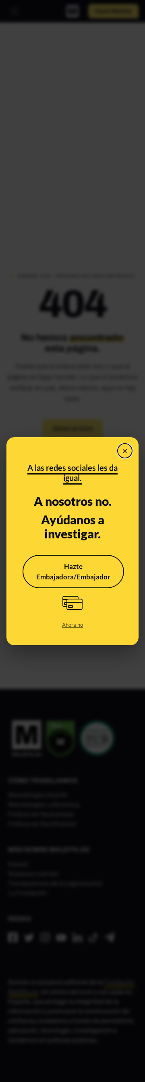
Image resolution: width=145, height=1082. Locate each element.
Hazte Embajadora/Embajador (73, 571)
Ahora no (72, 625)
